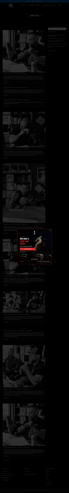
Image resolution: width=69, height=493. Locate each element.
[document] (34, 246)
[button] (50, 230)
